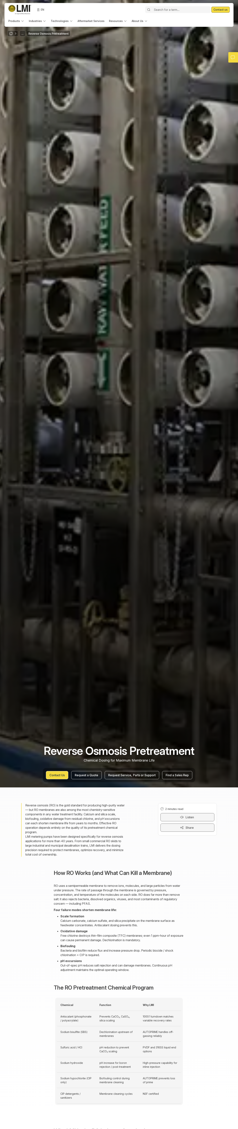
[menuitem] (16, 21)
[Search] (148, 9)
